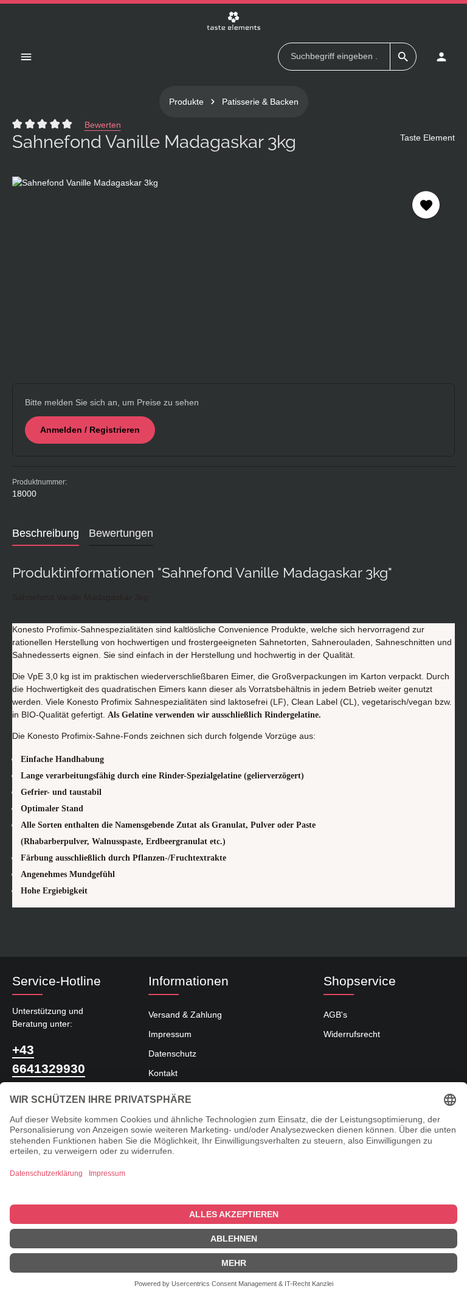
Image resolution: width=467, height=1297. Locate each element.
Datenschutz (172, 1053)
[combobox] (334, 57)
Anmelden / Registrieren (90, 430)
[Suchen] (403, 57)
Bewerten (103, 125)
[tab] (45, 534)
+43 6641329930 (48, 1059)
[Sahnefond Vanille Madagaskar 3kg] (233, 268)
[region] (233, 268)
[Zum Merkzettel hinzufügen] (426, 204)
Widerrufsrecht (351, 1034)
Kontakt (163, 1073)
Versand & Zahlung (185, 1014)
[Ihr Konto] (441, 56)
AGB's (335, 1014)
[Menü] (26, 56)
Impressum (170, 1034)
